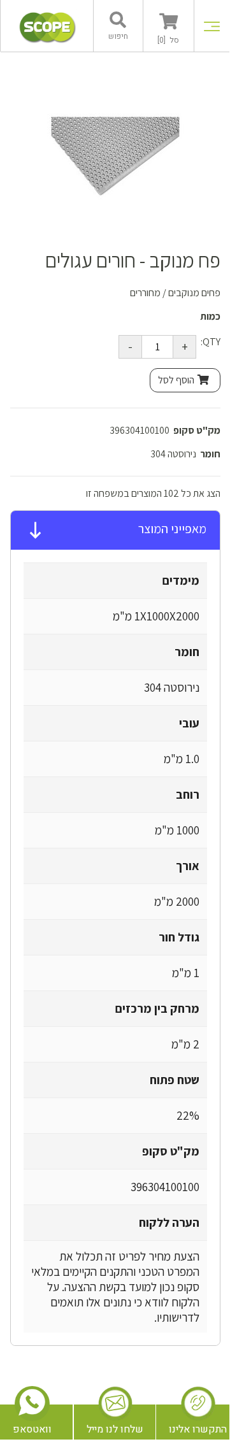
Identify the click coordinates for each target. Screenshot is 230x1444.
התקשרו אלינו (198, 1429)
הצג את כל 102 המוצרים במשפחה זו (153, 493)
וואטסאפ (32, 1429)
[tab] (115, 530)
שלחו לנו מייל (115, 1429)
